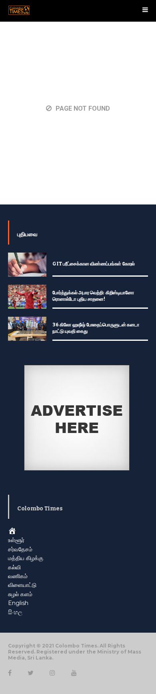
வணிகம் (18, 576)
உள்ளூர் (16, 540)
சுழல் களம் (20, 594)
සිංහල (15, 612)
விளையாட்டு (22, 585)
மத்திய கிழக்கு (25, 558)
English (18, 603)
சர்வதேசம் (20, 549)
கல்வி (14, 567)
